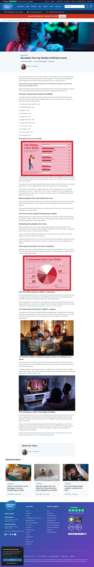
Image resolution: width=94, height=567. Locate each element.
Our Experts (67, 1)
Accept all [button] (12, 560)
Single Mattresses (51, 520)
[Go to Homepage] (8, 6)
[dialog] (12, 556)
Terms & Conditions (54, 556)
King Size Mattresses (52, 518)
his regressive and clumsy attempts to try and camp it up (40, 306)
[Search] (66, 6)
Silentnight (49, 529)
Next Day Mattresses (52, 532)
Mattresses (20, 6)
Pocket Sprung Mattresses (53, 522)
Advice (73, 1)
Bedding (33, 6)
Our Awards (29, 525)
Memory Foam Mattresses (53, 525)
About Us (47, 1)
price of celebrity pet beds (58, 433)
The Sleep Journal (81, 1)
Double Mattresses (51, 515)
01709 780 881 (9, 514)
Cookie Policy (15, 554)
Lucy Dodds (35, 66)
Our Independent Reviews (32, 522)
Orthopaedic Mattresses (53, 527)
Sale (39, 6)
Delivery (53, 1)
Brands (45, 6)
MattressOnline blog (41, 433)
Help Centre (59, 1)
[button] (12, 557)
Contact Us (89, 1)
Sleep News (19, 20)
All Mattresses (50, 513)
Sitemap (72, 556)
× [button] (21, 548)
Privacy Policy (64, 556)
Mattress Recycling (30, 520)
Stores (59, 6)
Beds (27, 6)
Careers (28, 534)
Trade (51, 6)
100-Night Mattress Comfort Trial (33, 518)
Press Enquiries (29, 537)
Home (4, 20)
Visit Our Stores (29, 541)
